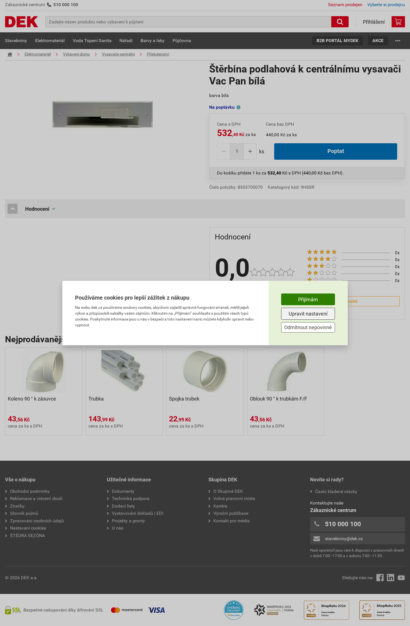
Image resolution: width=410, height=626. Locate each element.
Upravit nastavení (308, 314)
